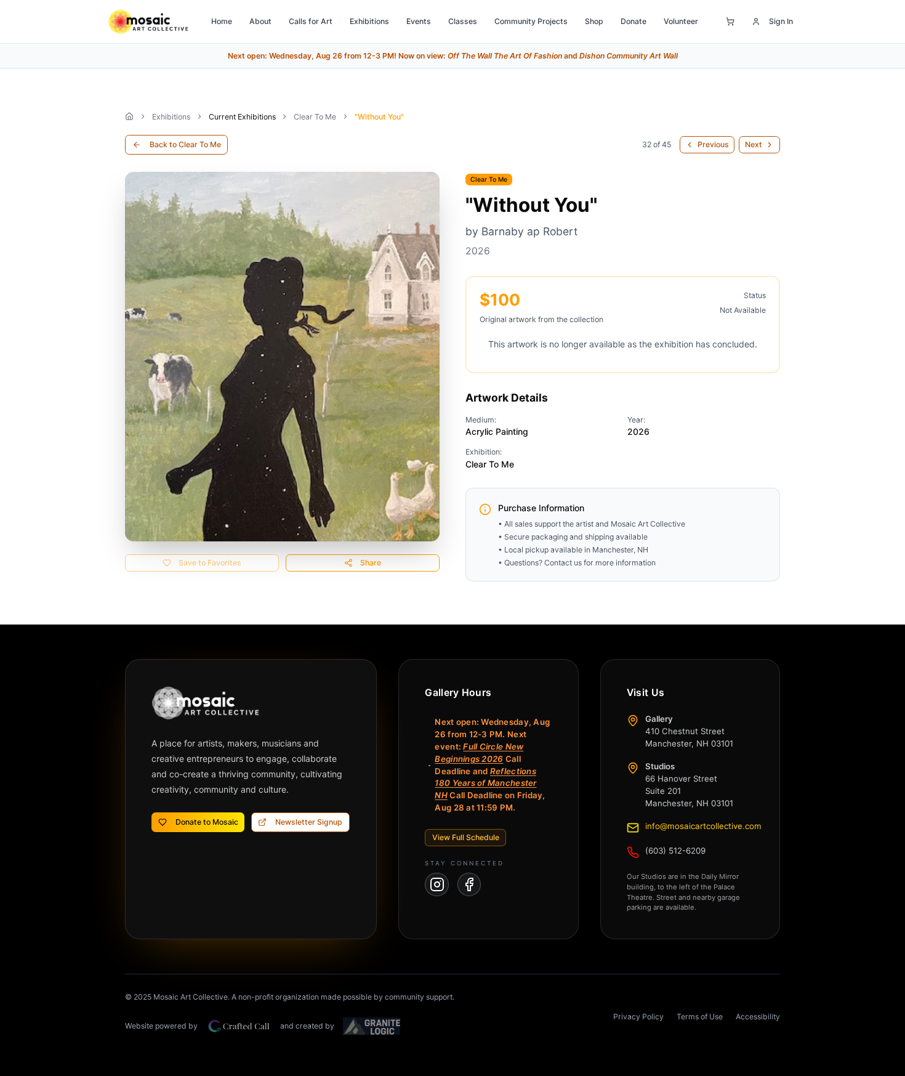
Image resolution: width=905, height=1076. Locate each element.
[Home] (129, 116)
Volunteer (681, 21)
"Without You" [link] (379, 116)
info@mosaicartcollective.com (703, 826)
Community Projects (531, 21)
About (260, 21)
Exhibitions (369, 21)
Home (221, 21)
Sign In (781, 21)
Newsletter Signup (308, 822)
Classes (462, 21)
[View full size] (282, 356)
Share (370, 562)
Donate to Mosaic (206, 822)
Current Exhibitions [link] (242, 116)
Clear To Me (315, 116)
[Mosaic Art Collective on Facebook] (469, 885)
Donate (633, 21)
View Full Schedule (465, 837)
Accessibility (758, 1016)
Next (753, 144)
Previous (713, 144)
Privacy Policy (638, 1016)
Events (418, 21)
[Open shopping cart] (730, 21)
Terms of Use (700, 1016)
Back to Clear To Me (185, 144)
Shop (594, 21)
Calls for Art (310, 21)
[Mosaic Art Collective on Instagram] (437, 885)
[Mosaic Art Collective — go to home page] (148, 21)
